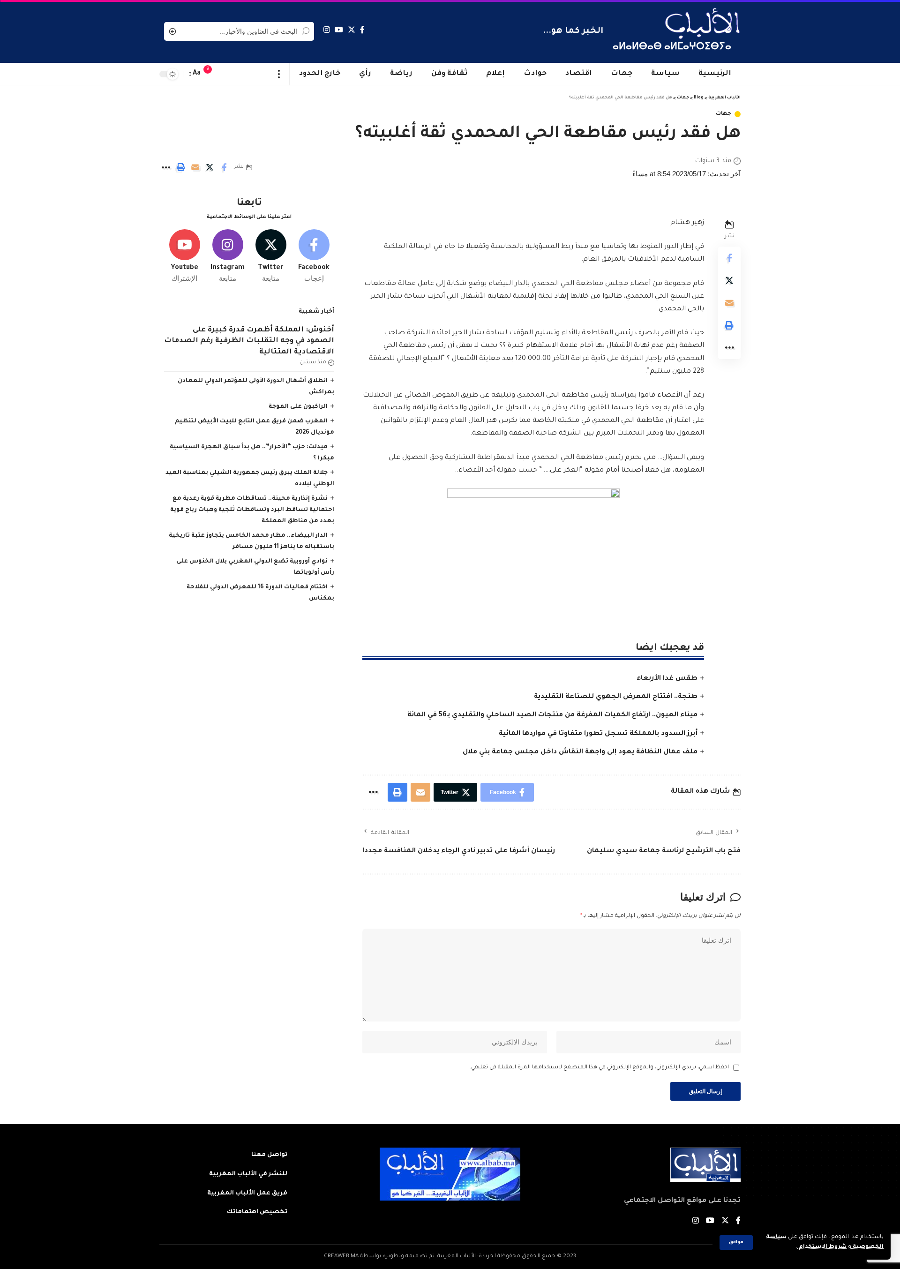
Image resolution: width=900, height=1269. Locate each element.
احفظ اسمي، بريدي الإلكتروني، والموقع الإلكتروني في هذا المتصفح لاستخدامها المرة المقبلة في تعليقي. (599, 1068)
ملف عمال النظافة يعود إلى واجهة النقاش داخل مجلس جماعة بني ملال (580, 752)
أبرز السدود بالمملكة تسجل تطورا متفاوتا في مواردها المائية (598, 734)
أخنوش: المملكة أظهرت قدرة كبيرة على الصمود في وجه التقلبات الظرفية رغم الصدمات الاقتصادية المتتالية (249, 341)
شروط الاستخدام (822, 1247)
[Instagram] (326, 29)
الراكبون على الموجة (298, 407)
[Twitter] (351, 29)
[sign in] (226, 74)
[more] (279, 74)
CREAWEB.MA (341, 1257)
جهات (723, 114)
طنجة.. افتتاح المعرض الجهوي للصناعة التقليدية (616, 697)
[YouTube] (338, 29)
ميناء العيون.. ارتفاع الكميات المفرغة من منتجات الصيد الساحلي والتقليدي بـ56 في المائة (552, 715)
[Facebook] (362, 29)
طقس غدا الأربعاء (667, 679)
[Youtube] (184, 256)
